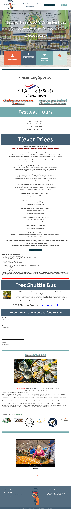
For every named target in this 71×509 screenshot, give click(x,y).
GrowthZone (49, 508)
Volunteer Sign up (31, 3)
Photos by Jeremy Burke (35, 472)
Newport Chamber (30, 6)
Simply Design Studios (35, 475)
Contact (39, 3)
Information (22, 3)
